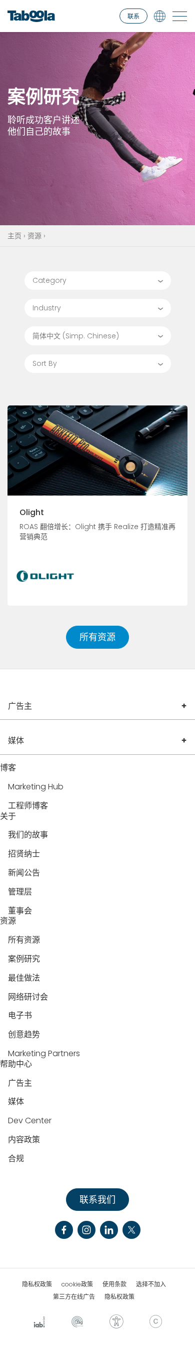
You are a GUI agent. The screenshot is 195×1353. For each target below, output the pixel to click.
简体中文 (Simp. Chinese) (75, 336)
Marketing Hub (36, 787)
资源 (35, 235)
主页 (15, 235)
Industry (46, 308)
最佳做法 (24, 978)
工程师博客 (28, 806)
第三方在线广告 (74, 1297)
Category (49, 280)
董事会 (20, 911)
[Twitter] (131, 1230)
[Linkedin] (109, 1230)
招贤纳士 (24, 854)
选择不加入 (151, 1284)
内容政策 (24, 1140)
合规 (16, 1159)
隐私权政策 (37, 1284)
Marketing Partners (44, 1054)
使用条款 (114, 1284)
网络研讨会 (28, 997)
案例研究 (24, 959)
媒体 (16, 740)
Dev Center (30, 1121)
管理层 (20, 892)
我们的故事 (28, 835)
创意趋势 (24, 1035)
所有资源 (98, 637)
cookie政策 (77, 1284)
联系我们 (98, 1199)
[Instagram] (87, 1230)
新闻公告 (24, 873)
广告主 (20, 706)
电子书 (20, 1016)
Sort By (44, 363)
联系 (134, 16)
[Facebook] (64, 1230)
